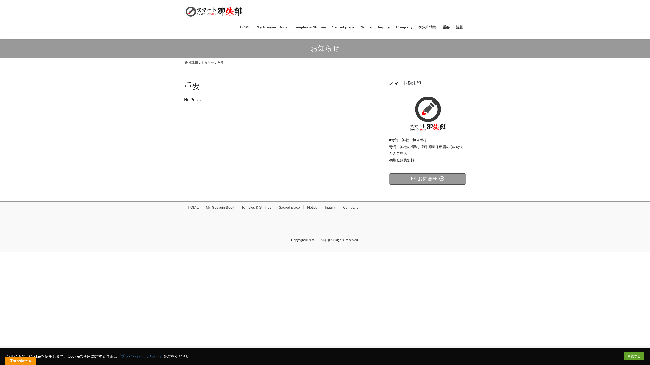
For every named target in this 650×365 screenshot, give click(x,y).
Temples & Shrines (256, 207)
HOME (193, 207)
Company (351, 207)
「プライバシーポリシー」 (140, 356)
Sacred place (289, 207)
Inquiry (330, 207)
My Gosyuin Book (220, 207)
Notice (312, 207)
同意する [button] (634, 356)
